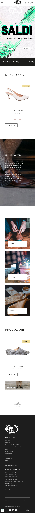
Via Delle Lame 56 (10, 472)
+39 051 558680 (13, 479)
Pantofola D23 (17, 366)
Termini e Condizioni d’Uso (12, 445)
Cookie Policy (8, 453)
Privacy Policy (9, 451)
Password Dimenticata (11, 465)
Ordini (7, 463)
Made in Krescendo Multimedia (12, 506)
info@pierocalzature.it (11, 485)
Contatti (7, 442)
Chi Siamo (8, 440)
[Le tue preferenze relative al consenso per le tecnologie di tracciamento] (2, 510)
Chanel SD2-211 (17, 110)
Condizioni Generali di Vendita (13, 447)
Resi (6, 449)
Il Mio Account (9, 461)
